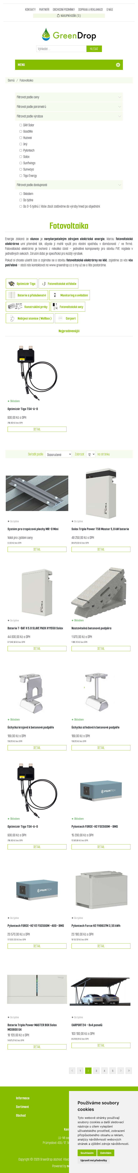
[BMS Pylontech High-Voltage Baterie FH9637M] (101, 790)
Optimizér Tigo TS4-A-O (23, 409)
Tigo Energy (30, 175)
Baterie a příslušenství (32, 295)
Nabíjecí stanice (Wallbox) (35, 318)
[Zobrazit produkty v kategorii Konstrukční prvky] (15, 307)
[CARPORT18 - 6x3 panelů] (101, 989)
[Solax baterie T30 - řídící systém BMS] (37, 989)
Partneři (44, 9)
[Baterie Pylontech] (101, 890)
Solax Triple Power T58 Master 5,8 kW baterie (100, 529)
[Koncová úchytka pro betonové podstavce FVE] (37, 691)
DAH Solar (28, 125)
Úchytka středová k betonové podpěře (95, 727)
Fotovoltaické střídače (62, 283)
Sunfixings (29, 163)
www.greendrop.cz (60, 265)
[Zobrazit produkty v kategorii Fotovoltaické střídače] (43, 284)
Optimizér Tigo (26, 283)
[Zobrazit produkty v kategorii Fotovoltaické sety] (55, 307)
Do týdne (28, 200)
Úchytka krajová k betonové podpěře (31, 727)
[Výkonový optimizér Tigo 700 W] (37, 373)
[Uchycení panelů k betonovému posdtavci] (101, 691)
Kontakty (30, 9)
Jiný (25, 144)
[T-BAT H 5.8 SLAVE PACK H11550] (37, 592)
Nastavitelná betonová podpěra (91, 628)
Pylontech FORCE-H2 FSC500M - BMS (95, 826)
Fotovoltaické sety (71, 307)
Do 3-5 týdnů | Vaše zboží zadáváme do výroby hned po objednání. (62, 206)
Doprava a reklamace (90, 9)
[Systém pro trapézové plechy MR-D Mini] (37, 493)
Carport (71, 318)
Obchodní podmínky (64, 9)
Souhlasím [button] (87, 1152)
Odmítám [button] (105, 1152)
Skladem (28, 193)
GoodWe (28, 131)
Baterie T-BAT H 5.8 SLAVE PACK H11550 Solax (35, 628)
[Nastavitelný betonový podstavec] (101, 592)
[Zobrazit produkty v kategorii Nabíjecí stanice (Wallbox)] (12, 318)
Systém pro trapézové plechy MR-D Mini (33, 529)
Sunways (28, 169)
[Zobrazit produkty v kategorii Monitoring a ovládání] (55, 295)
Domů (11, 80)
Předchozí (72, 1071)
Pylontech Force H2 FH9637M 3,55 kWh (96, 925)
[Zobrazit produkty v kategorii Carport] (60, 318)
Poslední (129, 1071)
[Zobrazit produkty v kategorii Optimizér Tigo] (11, 284)
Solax (26, 156)
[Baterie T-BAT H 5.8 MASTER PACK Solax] (101, 493)
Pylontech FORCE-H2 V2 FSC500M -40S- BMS (36, 925)
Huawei (27, 137)
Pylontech (28, 150)
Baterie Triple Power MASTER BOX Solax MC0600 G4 (32, 1027)
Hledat (94, 48)
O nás (110, 9)
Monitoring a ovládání (74, 295)
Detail (37, 429)
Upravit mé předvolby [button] (93, 1160)
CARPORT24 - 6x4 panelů (87, 1025)
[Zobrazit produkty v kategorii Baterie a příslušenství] (12, 295)
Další (121, 1071)
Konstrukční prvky (35, 307)
